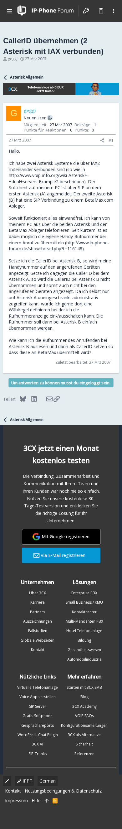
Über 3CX (37, 593)
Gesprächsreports (37, 725)
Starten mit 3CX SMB (84, 687)
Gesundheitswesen (84, 649)
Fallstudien (37, 630)
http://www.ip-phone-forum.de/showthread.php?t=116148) (59, 246)
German (47, 781)
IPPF (26, 781)
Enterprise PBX (84, 593)
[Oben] (47, 801)
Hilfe (36, 800)
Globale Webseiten (37, 640)
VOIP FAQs (84, 715)
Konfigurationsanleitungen (84, 725)
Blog (84, 696)
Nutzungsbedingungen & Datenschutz (63, 791)
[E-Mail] (45, 399)
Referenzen (84, 753)
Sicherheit (84, 744)
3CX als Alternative (84, 734)
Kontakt (37, 649)
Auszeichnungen (37, 621)
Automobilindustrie (84, 659)
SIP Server (37, 706)
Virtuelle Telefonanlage (37, 687)
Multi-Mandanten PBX (84, 621)
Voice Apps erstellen (37, 696)
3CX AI (37, 744)
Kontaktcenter (84, 612)
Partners (37, 612)
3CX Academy (84, 706)
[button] (9, 11)
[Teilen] (102, 140)
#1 (111, 140)
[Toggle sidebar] (113, 11)
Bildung (84, 640)
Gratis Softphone (38, 715)
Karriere (37, 602)
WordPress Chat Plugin (38, 734)
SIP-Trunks (37, 753)
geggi (13, 58)
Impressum (16, 800)
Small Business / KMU (84, 602)
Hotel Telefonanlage (84, 630)
